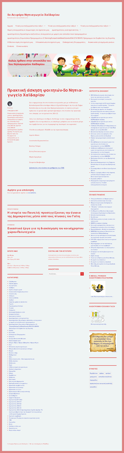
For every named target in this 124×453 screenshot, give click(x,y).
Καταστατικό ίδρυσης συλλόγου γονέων (102, 132)
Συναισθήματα (13, 395)
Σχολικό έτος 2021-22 (15, 408)
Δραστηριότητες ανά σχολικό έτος (65, 30)
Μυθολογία (12, 363)
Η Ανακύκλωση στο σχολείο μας (48, 42)
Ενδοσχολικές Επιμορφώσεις (74, 42)
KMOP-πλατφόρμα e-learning (99, 223)
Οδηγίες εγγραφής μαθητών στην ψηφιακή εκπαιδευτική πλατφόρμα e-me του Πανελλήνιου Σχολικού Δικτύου (103, 174)
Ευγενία (10, 108)
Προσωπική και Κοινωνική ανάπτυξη (19, 391)
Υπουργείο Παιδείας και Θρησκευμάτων (102, 199)
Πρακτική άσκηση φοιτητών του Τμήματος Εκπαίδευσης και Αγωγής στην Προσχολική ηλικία (103, 164)
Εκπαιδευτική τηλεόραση (98, 215)
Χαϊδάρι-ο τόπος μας (15, 426)
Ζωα (10, 345)
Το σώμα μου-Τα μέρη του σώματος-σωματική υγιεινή (24, 418)
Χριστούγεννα (13, 428)
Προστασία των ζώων (15, 389)
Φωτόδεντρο (94, 217)
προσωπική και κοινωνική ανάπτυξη (101, 383)
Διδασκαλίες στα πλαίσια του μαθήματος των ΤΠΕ (46, 168)
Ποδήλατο (12, 377)
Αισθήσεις (12, 287)
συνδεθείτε (32, 193)
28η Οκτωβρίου (13, 283)
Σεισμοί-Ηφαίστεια (14, 393)
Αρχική (10, 26)
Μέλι (10, 357)
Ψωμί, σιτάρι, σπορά (14, 430)
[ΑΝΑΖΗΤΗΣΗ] (82, 274)
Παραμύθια (12, 371)
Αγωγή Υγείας (13, 285)
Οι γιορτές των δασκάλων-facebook (101, 262)
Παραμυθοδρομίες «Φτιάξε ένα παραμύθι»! (103, 229)
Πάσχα (11, 373)
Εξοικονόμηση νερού (15, 340)
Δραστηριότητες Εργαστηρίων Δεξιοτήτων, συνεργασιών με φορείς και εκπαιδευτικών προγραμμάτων (47, 34)
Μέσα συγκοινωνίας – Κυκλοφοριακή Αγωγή (21, 359)
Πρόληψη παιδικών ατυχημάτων (18, 383)
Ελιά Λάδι (12, 332)
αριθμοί (108, 373)
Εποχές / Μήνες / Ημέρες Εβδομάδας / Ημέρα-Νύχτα (23, 342)
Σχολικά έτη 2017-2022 (15, 400)
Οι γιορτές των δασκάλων (98, 260)
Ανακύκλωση (12, 294)
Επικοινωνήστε (22, 46)
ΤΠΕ (10, 420)
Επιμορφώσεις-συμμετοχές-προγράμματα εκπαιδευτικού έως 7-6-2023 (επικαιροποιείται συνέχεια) (103, 183)
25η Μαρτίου (13, 281)
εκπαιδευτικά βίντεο (105, 377)
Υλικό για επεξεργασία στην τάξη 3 (94, 26)
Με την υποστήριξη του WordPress (39, 444)
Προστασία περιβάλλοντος (17, 385)
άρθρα (101, 373)
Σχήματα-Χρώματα (14, 397)
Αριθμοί (11, 300)
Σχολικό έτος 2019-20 (15, 404)
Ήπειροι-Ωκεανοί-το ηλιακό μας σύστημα (20, 349)
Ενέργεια (11, 336)
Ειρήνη (11, 330)
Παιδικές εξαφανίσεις (15, 369)
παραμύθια (93, 380)
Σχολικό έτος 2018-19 (15, 402)
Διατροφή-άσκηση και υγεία (17, 312)
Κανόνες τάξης (13, 353)
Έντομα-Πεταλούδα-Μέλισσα (17, 338)
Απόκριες (11, 296)
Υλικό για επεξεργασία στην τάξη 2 (62, 26)
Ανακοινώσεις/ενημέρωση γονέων (101, 42)
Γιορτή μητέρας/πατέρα (16, 306)
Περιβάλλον (12, 375)
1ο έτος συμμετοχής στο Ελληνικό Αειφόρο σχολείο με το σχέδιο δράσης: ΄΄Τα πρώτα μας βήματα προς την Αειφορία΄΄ (103, 105)
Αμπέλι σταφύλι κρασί (15, 290)
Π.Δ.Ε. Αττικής (95, 256)
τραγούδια (93, 387)
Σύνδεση (10, 46)
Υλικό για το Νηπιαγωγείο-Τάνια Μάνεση (102, 258)
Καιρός (11, 351)
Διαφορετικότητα (14, 314)
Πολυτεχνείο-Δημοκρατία (16, 381)
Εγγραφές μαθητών (96, 178)
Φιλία (10, 424)
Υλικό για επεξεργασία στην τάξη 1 (29, 26)
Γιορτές (11, 304)
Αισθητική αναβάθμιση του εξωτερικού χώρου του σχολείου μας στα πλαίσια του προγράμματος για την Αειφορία (102, 150)
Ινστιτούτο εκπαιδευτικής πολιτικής (101, 201)
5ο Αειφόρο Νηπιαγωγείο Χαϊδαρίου (33, 15)
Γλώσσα (11, 308)
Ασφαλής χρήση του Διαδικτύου (18, 302)
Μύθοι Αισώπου (13, 361)
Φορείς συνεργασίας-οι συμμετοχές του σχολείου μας (28, 30)
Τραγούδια (12, 422)
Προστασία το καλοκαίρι (16, 387)
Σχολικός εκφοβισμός (15, 416)
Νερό (10, 365)
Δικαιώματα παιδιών (15, 316)
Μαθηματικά (12, 355)
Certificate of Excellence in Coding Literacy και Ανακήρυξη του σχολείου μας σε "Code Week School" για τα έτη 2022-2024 (103, 128)
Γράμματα (12, 310)
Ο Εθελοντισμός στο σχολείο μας (20, 42)
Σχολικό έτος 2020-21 (15, 406)
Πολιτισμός (12, 379)
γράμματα (93, 377)
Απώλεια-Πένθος (14, 298)
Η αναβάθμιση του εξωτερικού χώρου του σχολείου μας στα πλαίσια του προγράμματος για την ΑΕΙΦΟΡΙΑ (102, 144)
